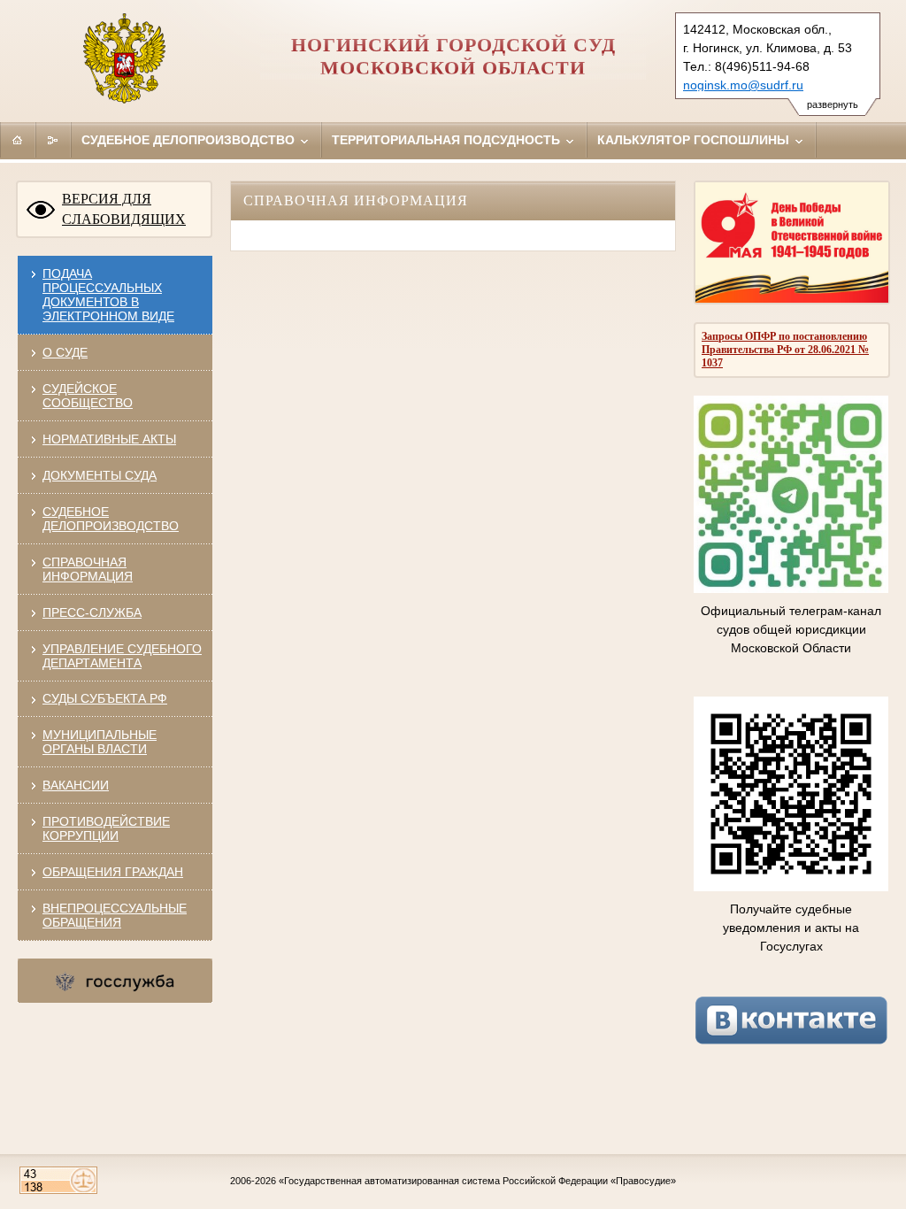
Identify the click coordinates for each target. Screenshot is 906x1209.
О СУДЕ (65, 352)
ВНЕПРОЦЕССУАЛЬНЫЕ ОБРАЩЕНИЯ (114, 915)
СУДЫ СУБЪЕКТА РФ (104, 698)
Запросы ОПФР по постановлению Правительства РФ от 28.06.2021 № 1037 (785, 349)
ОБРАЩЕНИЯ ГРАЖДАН (112, 872)
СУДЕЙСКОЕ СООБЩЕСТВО (87, 395)
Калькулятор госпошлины (695, 140)
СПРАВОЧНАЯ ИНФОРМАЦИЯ (87, 569)
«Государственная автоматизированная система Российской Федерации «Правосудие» (477, 1180)
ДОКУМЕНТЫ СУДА (99, 475)
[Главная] (17, 140)
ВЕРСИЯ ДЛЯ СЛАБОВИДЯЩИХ (124, 209)
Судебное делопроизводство (189, 140)
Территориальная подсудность (448, 140)
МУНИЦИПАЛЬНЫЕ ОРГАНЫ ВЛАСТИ (99, 742)
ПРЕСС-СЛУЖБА (92, 612)
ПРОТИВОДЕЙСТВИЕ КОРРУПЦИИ (106, 828)
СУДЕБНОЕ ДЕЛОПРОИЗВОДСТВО (110, 518)
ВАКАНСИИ (75, 785)
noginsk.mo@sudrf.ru (743, 85)
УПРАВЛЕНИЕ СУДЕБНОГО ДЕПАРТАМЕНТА (122, 656)
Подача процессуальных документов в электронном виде (108, 294)
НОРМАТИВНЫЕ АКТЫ (109, 439)
